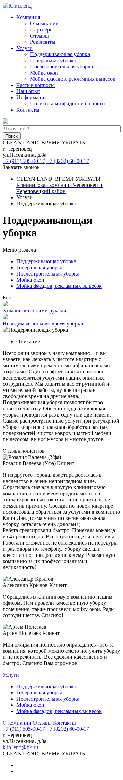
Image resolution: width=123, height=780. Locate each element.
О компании (44, 23)
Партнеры (42, 30)
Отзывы (39, 36)
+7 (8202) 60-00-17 (67, 161)
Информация (31, 97)
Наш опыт (28, 91)
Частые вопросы (35, 85)
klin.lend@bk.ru (20, 747)
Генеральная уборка (53, 60)
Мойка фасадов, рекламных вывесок (72, 79)
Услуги (24, 48)
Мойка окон (44, 73)
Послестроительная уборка (61, 66)
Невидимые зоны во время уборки (43, 324)
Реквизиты (42, 42)
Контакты (27, 110)
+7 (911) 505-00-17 (24, 161)
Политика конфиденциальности (67, 103)
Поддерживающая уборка (60, 54)
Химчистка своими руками (34, 311)
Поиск (11, 136)
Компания (28, 17)
